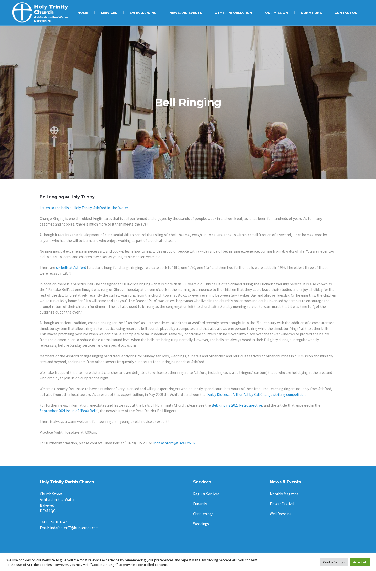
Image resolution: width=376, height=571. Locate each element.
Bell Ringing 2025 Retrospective (237, 405)
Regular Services (206, 493)
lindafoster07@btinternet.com (74, 527)
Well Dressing (281, 513)
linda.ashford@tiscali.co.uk (174, 443)
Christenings (203, 513)
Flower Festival (282, 503)
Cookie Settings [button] (334, 562)
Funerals (200, 503)
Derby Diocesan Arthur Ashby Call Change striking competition (256, 394)
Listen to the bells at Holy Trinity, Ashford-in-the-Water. (84, 207)
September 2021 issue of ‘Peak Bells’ (69, 410)
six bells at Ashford (71, 267)
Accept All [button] (360, 562)
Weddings (201, 523)
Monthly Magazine (284, 493)
